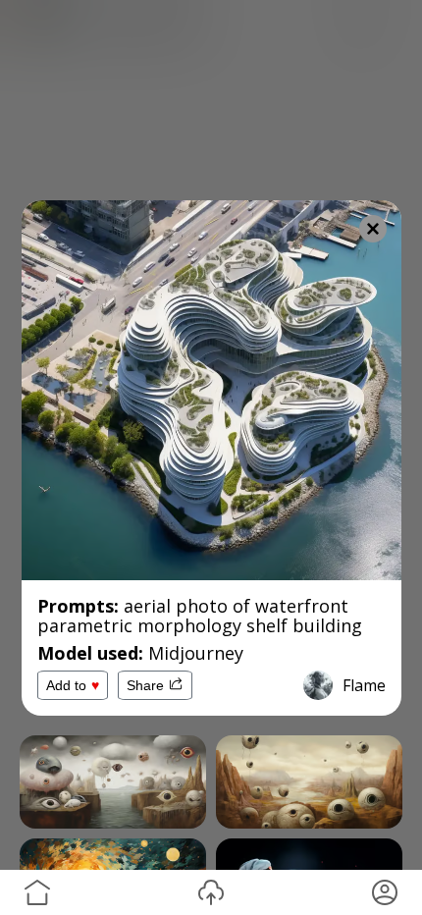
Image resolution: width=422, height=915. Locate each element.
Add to (72, 685)
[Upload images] (211, 892)
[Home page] (37, 892)
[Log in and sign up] (384, 892)
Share (145, 685)
